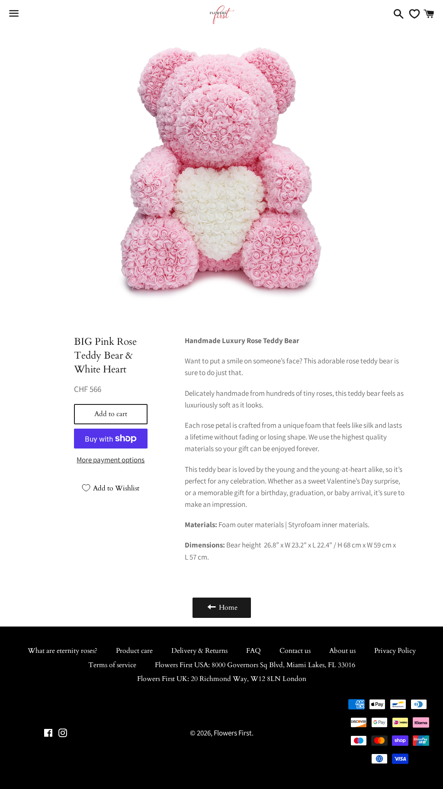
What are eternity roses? (62, 650)
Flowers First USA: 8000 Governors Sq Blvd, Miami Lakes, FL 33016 (255, 665)
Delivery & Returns (199, 650)
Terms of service (112, 665)
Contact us (295, 650)
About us (342, 650)
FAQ (253, 650)
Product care (134, 650)
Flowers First (233, 733)
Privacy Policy (395, 650)
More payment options (110, 459)
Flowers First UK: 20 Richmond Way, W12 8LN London (221, 679)
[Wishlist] (412, 14)
